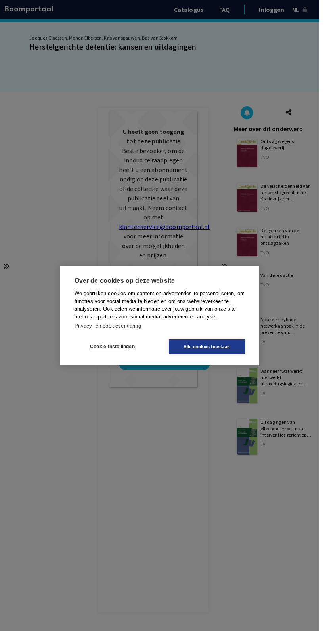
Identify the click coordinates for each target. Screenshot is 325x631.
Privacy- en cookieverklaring (108, 326)
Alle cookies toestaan (207, 346)
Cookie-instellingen (112, 346)
